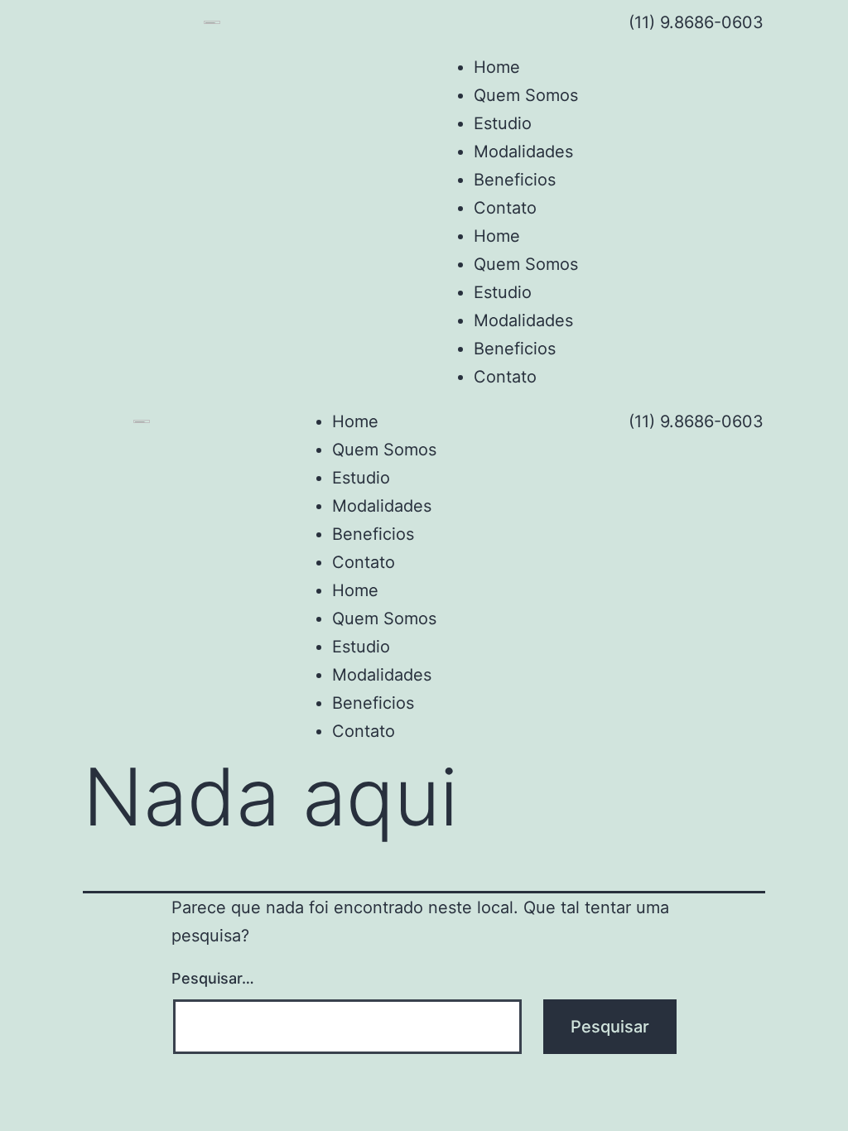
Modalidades (523, 151)
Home (497, 67)
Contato (505, 208)
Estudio (503, 123)
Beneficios (515, 180)
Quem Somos (526, 95)
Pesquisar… (212, 978)
